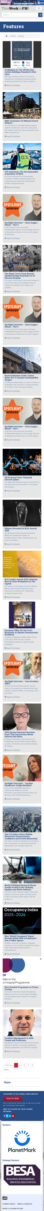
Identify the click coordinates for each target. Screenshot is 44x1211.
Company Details (8, 1204)
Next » (6, 1069)
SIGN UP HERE (12, 1098)
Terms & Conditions (24, 1204)
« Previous (8, 1065)
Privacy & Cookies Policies (12, 1208)
